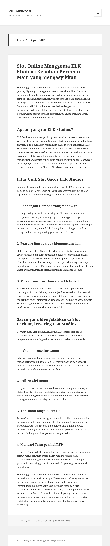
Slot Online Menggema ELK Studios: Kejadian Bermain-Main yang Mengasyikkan (49, 71)
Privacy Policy (23, 540)
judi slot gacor (73, 148)
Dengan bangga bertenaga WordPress (49, 540)
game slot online (62, 520)
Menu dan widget (98, 16)
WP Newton (19, 10)
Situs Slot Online (43, 520)
